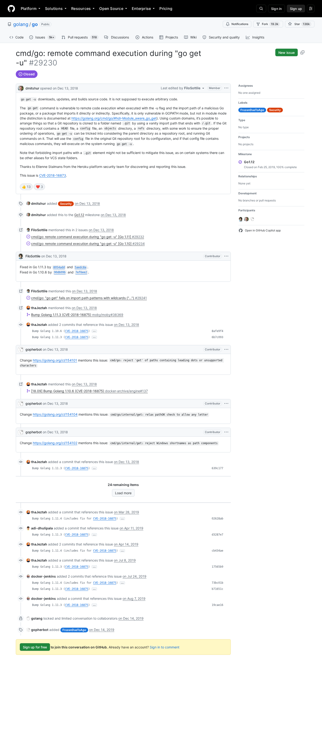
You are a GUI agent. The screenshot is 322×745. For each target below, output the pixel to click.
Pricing (165, 8)
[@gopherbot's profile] (21, 349)
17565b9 (217, 566)
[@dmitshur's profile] (21, 88)
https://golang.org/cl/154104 (55, 414)
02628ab (217, 518)
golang (20, 24)
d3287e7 (217, 534)
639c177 (217, 468)
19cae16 (217, 605)
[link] (36, 203)
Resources (81, 8)
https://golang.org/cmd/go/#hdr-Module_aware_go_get (114, 118)
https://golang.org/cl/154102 (55, 443)
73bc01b (217, 582)
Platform (29, 8)
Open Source (111, 8)
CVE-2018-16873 (52, 175)
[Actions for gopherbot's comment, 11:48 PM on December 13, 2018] (226, 403)
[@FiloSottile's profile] (21, 256)
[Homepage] (11, 8)
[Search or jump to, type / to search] (261, 8)
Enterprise (141, 8)
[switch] (26, 186)
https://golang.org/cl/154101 (55, 360)
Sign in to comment (164, 647)
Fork (270, 24)
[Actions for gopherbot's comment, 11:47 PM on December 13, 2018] (226, 349)
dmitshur (32, 88)
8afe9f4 (217, 331)
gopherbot (33, 349)
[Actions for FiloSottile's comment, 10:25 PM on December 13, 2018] (226, 256)
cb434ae (217, 550)
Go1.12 (79, 215)
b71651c (217, 589)
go (35, 24)
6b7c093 (217, 337)
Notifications (239, 24)
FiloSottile (32, 256)
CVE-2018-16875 (76, 331)
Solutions (54, 8)
